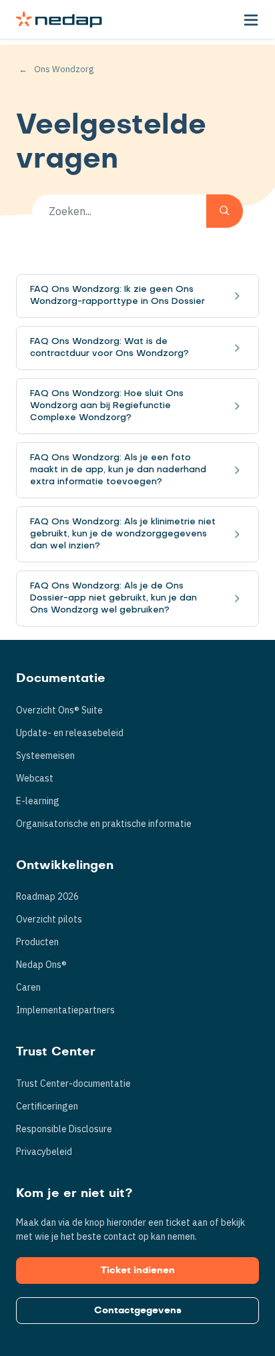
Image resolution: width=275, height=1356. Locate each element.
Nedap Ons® (41, 965)
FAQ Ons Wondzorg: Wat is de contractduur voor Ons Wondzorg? (109, 347)
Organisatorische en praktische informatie (104, 824)
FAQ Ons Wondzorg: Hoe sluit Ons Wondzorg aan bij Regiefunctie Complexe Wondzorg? (107, 405)
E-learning (37, 801)
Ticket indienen (138, 1270)
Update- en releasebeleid (69, 733)
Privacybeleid (44, 1152)
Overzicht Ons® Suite (59, 710)
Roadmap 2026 (47, 896)
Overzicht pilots (49, 919)
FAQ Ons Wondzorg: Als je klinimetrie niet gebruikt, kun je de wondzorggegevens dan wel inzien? (123, 534)
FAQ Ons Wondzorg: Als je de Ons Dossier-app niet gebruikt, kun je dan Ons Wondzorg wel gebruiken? (113, 598)
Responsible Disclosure (64, 1129)
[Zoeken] (224, 211)
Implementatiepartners (65, 1010)
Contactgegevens (138, 1310)
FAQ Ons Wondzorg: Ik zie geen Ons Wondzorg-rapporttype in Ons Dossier (117, 295)
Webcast (34, 778)
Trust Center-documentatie (73, 1083)
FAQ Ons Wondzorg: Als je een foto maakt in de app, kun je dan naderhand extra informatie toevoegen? (118, 470)
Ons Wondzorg (63, 69)
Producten (37, 942)
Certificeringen (47, 1106)
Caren (28, 987)
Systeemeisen (45, 755)
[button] (251, 19)
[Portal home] (59, 19)
